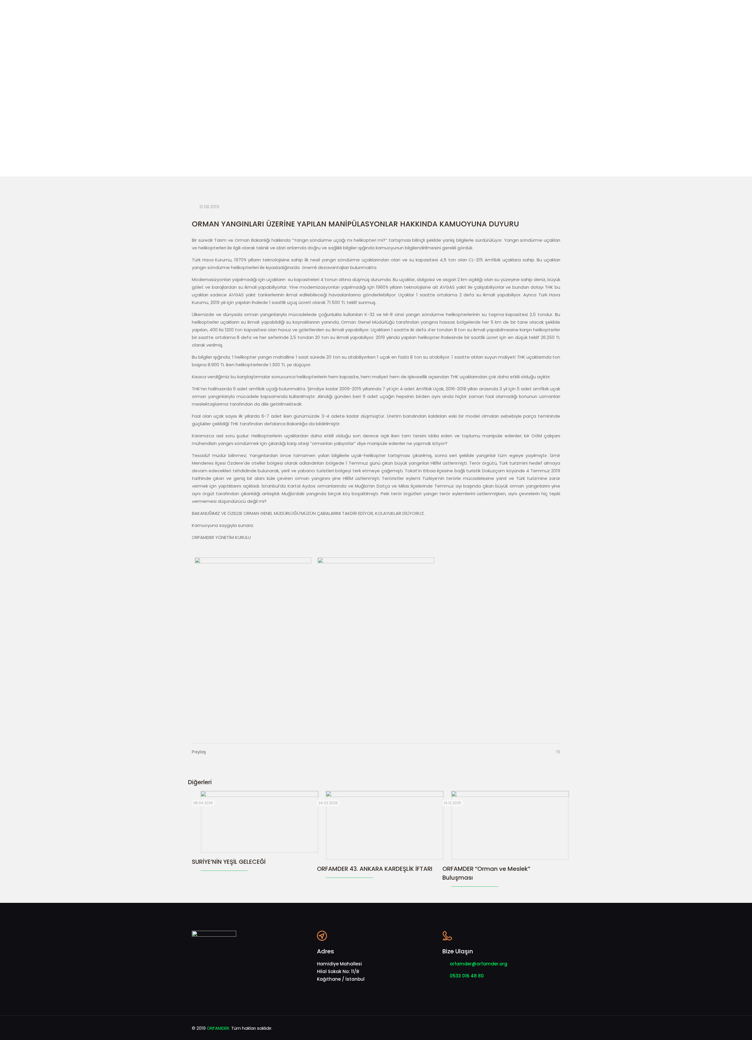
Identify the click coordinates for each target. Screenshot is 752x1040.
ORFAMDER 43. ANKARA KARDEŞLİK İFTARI (374, 869)
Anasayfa (260, 137)
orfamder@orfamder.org (478, 964)
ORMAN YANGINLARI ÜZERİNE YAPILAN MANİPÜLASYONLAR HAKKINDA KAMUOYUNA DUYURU (409, 137)
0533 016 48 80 (467, 976)
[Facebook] (515, 1028)
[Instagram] (539, 1028)
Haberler (293, 137)
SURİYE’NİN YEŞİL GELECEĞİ (229, 862)
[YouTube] (531, 1028)
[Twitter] (523, 1028)
